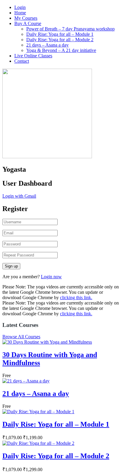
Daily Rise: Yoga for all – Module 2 (59, 39)
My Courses (25, 18)
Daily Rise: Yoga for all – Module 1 (59, 34)
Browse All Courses (21, 336)
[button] (19, 196)
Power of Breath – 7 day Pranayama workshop (70, 28)
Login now (51, 276)
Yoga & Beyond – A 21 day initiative (61, 50)
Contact (21, 61)
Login (20, 7)
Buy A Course (27, 23)
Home (20, 12)
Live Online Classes (33, 55)
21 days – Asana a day (47, 44)
